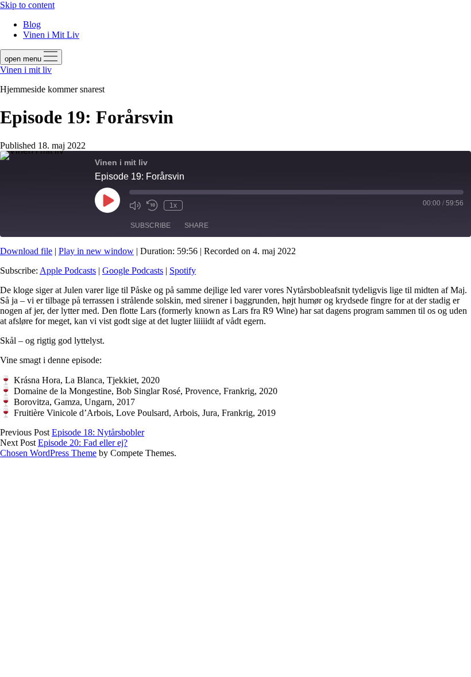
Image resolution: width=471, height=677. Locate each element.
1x (173, 205)
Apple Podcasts (68, 270)
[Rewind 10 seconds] (152, 205)
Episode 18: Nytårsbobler (98, 432)
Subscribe (150, 225)
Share (196, 225)
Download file (26, 251)
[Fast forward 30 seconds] (194, 205)
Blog (32, 24)
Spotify (182, 270)
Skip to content (27, 5)
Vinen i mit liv (26, 70)
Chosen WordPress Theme (48, 453)
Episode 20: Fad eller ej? (83, 443)
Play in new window (96, 251)
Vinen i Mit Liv (51, 35)
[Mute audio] (135, 205)
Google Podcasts (132, 270)
